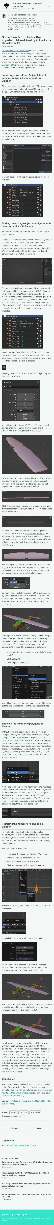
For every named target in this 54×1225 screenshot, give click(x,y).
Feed (26, 1215)
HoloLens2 (23, 1112)
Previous (14, 1128)
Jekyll (42, 1218)
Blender (5, 65)
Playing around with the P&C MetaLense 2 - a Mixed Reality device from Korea (25, 1174)
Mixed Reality (35, 1112)
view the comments (18, 1145)
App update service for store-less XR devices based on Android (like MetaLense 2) (27, 1163)
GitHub (6, 1215)
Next (39, 1128)
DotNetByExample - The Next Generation (27, 6)
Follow (48, 23)
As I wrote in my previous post (15, 50)
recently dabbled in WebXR (14, 740)
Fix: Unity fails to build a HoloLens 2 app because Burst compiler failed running (26, 1184)
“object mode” (8, 234)
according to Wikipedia (35, 533)
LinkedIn (17, 1215)
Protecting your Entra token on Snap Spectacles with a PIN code (26, 1195)
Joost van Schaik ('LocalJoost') (22, 15)
